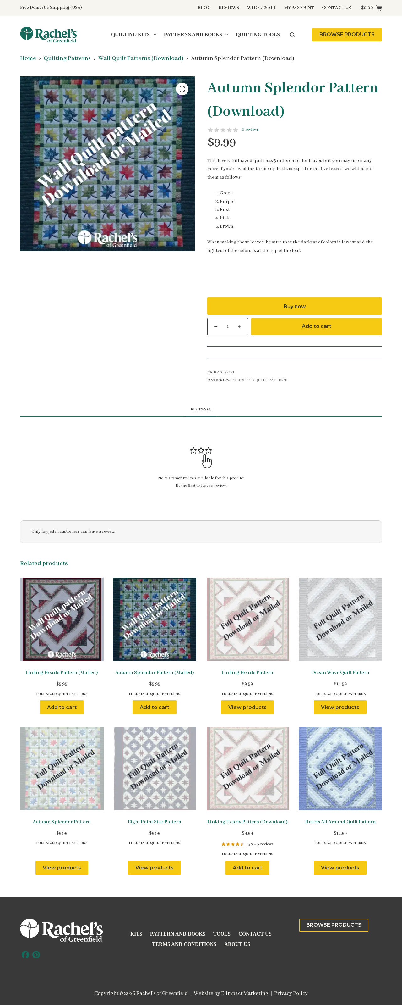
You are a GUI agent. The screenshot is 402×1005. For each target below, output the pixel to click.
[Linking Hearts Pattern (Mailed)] (62, 619)
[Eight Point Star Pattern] (155, 769)
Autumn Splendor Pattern (62, 822)
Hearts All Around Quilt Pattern (340, 822)
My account (299, 8)
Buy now (295, 306)
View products (247, 707)
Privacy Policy (291, 993)
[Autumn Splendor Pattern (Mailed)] (155, 619)
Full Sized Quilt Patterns (260, 380)
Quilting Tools (258, 34)
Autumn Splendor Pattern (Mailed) (154, 672)
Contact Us (336, 8)
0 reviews (250, 129)
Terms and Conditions (184, 944)
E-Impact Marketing (244, 993)
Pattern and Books (177, 933)
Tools (222, 933)
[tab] (201, 409)
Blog (204, 8)
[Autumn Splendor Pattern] (62, 769)
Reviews (229, 8)
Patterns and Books (193, 34)
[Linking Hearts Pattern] (247, 619)
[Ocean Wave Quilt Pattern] (340, 619)
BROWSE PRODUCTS (347, 34)
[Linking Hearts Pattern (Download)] (247, 769)
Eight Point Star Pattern (154, 822)
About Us (237, 944)
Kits (136, 933)
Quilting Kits (130, 34)
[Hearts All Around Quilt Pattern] (340, 769)
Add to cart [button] (62, 707)
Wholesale (261, 8)
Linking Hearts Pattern (247, 672)
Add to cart (316, 326)
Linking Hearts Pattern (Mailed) (61, 672)
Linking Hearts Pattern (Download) (247, 822)
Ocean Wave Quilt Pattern (340, 672)
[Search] (292, 34)
